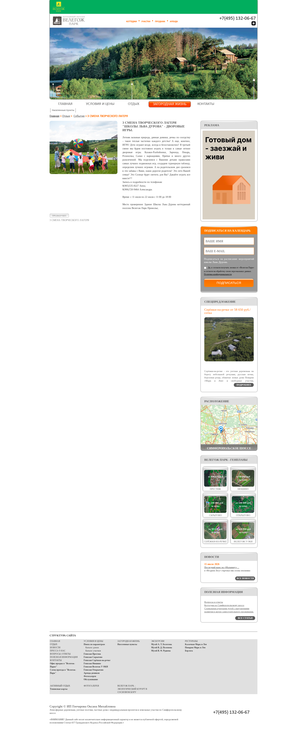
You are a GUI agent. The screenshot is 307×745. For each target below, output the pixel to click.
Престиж (215, 489)
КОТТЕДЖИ (131, 21)
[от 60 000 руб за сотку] (243, 485)
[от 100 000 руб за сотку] (243, 512)
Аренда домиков (91, 673)
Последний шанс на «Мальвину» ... (221, 567)
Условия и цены (100, 104)
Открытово (243, 515)
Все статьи (245, 618)
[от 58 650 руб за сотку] (215, 538)
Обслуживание (91, 679)
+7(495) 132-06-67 (237, 18)
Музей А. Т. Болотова (161, 644)
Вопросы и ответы (213, 602)
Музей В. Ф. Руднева (161, 650)
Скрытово (215, 515)
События (79, 116)
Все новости (245, 578)
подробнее (243, 384)
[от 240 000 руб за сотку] (215, 512)
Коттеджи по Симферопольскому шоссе (224, 605)
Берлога (189, 650)
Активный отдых (60, 686)
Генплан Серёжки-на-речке (97, 660)
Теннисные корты (58, 689)
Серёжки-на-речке (215, 541)
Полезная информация (64, 657)
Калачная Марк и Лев (196, 644)
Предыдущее (59, 216)
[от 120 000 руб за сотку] (243, 538)
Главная (65, 104)
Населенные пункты (127, 644)
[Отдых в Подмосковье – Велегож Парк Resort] (73, 21)
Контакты (205, 104)
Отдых (133, 104)
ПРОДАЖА (160, 21)
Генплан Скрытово (93, 657)
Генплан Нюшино (92, 663)
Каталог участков (93, 650)
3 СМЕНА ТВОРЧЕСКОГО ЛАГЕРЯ (69, 220)
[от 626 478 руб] (215, 485)
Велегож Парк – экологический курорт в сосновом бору (132, 689)
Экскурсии (157, 641)
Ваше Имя (214, 241)
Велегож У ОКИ (243, 541)
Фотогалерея (90, 676)
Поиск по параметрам (94, 644)
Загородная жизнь (169, 104)
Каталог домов (92, 647)
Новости (55, 647)
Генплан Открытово (93, 670)
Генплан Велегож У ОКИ (96, 666)
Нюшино (243, 489)
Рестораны (191, 641)
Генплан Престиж (92, 654)
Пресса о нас (57, 650)
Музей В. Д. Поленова (161, 647)
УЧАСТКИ (145, 21)
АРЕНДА (174, 21)
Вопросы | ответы (60, 654)
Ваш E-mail (215, 251)
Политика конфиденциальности (218, 274)
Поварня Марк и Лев (195, 647)
